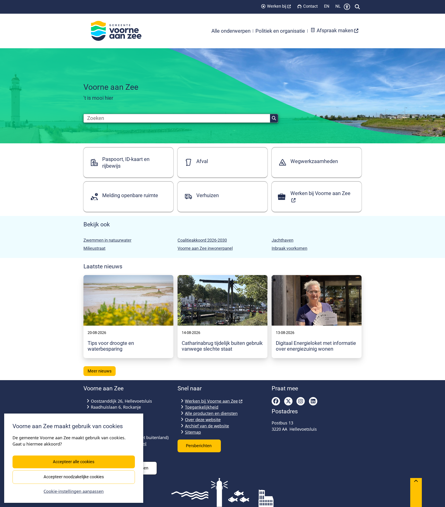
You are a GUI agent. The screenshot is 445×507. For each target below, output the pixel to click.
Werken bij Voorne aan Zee (211, 401)
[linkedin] (313, 401)
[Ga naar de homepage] (118, 31)
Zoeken (274, 118)
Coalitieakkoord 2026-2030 (202, 240)
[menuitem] (334, 31)
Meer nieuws (99, 371)
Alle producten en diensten (211, 413)
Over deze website (203, 419)
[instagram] (300, 401)
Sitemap (193, 432)
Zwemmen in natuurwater (107, 240)
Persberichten (199, 445)
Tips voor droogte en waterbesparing (111, 346)
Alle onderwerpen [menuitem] (231, 31)
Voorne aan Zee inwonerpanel (205, 248)
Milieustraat (94, 248)
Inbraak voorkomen (289, 248)
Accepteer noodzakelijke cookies (74, 476)
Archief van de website (207, 426)
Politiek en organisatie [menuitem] (280, 31)
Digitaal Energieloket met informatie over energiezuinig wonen (316, 346)
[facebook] (276, 401)
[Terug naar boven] (416, 492)
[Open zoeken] (357, 7)
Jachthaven (282, 240)
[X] (288, 401)
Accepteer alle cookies (73, 461)
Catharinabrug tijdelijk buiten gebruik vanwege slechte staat (222, 346)
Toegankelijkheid (201, 407)
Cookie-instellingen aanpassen (74, 491)
